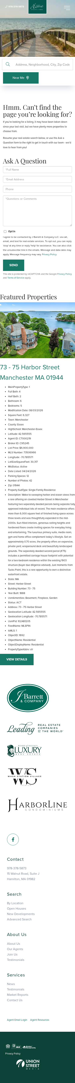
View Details (16, 659)
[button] (7, 64)
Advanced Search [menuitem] (19, 919)
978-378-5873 (16, 6)
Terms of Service (15, 277)
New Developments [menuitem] (21, 914)
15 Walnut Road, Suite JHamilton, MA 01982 (23, 876)
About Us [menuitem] (13, 944)
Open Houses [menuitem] (16, 909)
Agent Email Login (17, 1020)
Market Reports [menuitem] (17, 995)
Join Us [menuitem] (12, 955)
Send (13, 265)
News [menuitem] (11, 984)
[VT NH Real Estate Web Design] (28, 1064)
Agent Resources (39, 1020)
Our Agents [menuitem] (15, 949)
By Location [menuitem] (15, 903)
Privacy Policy (49, 254)
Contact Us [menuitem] (14, 1000)
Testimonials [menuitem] (15, 960)
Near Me (18, 78)
